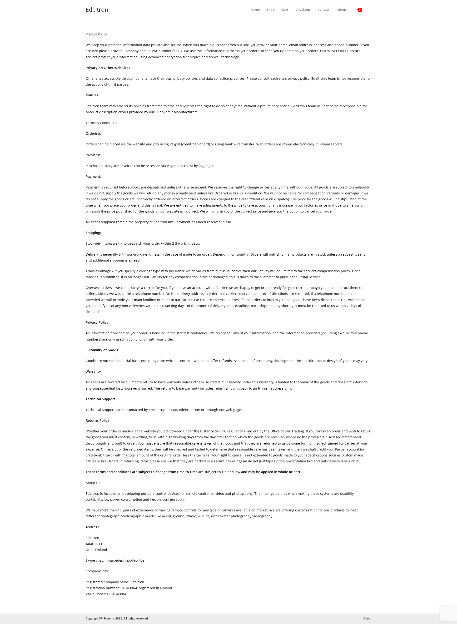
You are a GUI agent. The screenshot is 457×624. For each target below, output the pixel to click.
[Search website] (370, 9)
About (367, 618)
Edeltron (97, 9)
